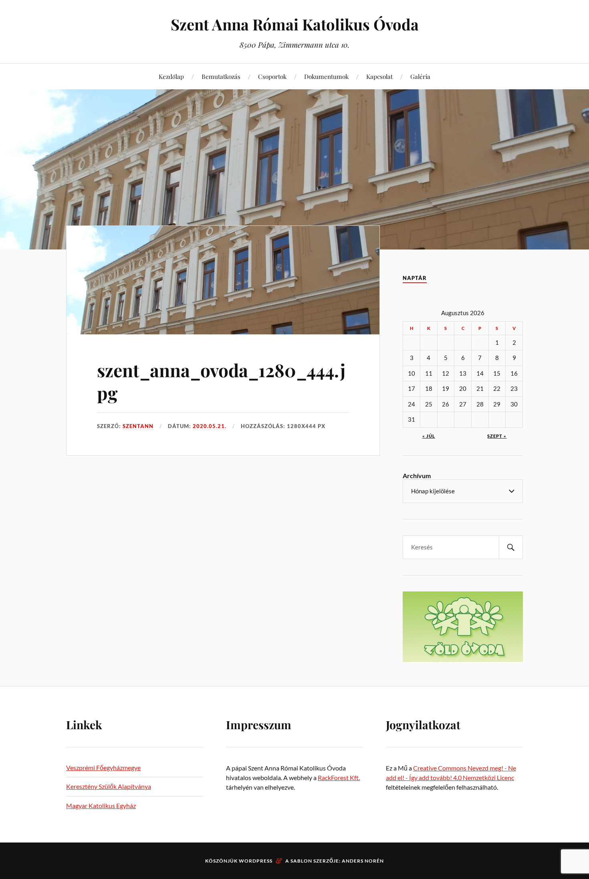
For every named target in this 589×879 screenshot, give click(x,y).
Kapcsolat (379, 76)
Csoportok (272, 76)
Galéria (420, 76)
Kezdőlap (171, 76)
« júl (428, 435)
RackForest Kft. (339, 777)
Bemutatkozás (221, 76)
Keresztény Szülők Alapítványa (108, 786)
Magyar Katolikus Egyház (101, 805)
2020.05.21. (209, 426)
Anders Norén (363, 861)
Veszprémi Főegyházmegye (103, 767)
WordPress (255, 861)
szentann (138, 426)
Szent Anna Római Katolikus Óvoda (295, 24)
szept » (496, 435)
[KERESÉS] (511, 547)
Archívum (417, 475)
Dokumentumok (326, 76)
